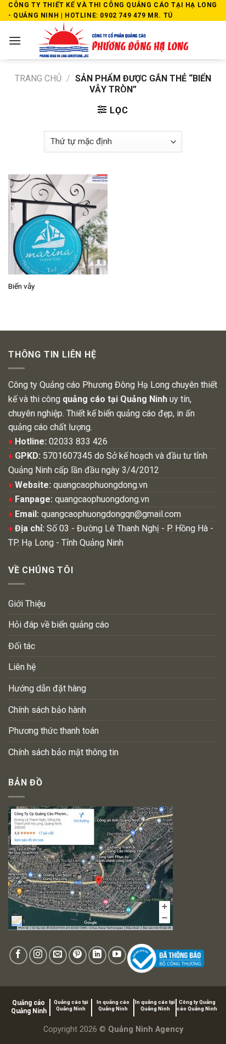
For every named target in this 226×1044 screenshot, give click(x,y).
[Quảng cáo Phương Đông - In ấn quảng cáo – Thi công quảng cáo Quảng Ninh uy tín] (113, 40)
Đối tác (21, 646)
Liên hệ (22, 667)
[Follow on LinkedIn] (97, 955)
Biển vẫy (21, 286)
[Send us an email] (58, 955)
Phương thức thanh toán (53, 731)
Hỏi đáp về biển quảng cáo (58, 624)
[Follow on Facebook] (18, 955)
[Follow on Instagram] (38, 955)
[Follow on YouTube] (117, 955)
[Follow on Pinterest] (78, 955)
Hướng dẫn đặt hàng (47, 688)
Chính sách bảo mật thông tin (63, 752)
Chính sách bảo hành (47, 710)
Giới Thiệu (27, 603)
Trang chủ (38, 78)
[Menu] (14, 40)
